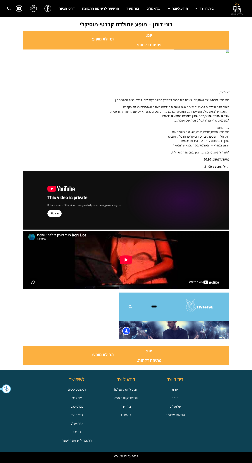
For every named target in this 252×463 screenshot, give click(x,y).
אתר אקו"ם (76, 423)
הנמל (175, 398)
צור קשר (132, 8)
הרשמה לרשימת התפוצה (100, 8)
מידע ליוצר (180, 8)
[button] (5, 389)
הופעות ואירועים (175, 415)
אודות (175, 389)
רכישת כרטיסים (77, 389)
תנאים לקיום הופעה (126, 398)
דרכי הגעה (67, 8)
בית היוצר (206, 8)
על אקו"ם (153, 8)
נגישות (77, 432)
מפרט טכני (76, 406)
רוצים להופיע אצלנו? (126, 389)
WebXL (118, 456)
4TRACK (126, 415)
